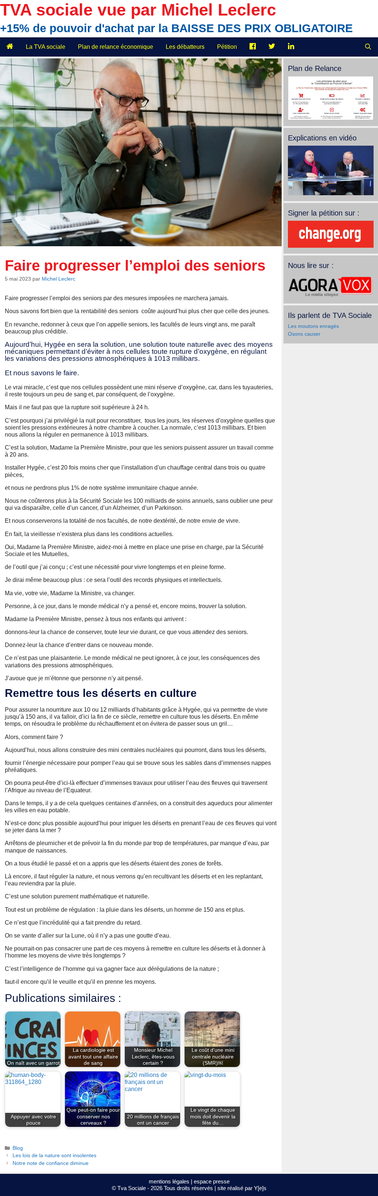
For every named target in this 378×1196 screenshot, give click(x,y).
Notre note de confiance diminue (51, 1163)
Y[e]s (260, 1188)
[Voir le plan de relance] (331, 118)
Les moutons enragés (313, 326)
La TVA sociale (45, 47)
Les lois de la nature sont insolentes (54, 1155)
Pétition (227, 47)
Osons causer (304, 334)
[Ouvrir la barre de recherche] (368, 47)
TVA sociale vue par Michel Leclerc (138, 9)
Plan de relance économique (115, 47)
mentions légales (169, 1181)
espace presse (212, 1181)
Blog (18, 1148)
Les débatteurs (185, 47)
